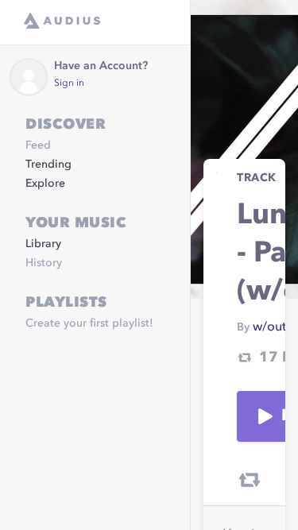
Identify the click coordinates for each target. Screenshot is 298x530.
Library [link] (43, 244)
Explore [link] (45, 183)
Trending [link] (48, 164)
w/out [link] (269, 327)
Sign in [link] (69, 83)
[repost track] (249, 480)
